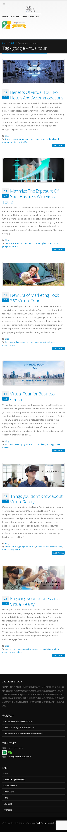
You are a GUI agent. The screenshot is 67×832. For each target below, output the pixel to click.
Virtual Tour (24, 142)
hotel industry (35, 139)
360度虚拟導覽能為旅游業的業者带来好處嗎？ (24, 733)
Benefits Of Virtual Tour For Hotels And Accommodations (36, 95)
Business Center (12, 444)
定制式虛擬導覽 (10, 785)
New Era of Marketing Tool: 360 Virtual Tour (34, 298)
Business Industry (13, 342)
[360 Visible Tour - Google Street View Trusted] (33, 9)
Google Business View (48, 243)
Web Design (41, 823)
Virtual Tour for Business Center (32, 396)
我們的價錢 (9, 791)
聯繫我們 (8, 809)
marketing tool (8, 345)
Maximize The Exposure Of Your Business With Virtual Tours (30, 196)
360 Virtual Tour (12, 243)
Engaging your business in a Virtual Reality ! (35, 601)
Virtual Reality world (11, 549)
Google (8, 139)
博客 (6, 797)
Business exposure (28, 243)
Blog (7, 136)
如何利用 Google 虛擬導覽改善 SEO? (20, 727)
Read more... (58, 145)
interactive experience (32, 649)
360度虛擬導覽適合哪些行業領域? (19, 721)
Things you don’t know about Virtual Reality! (36, 499)
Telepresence (56, 546)
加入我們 (8, 803)
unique (19, 652)
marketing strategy (47, 342)
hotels (45, 139)
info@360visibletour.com (20, 756)
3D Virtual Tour (11, 546)
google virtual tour (20, 139)
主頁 (6, 773)
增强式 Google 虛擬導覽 (14, 779)
